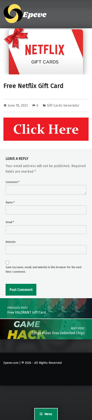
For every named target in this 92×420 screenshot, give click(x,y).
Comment (12, 182)
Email (10, 222)
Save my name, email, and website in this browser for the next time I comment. (44, 269)
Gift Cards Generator (63, 105)
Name (10, 202)
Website (11, 241)
